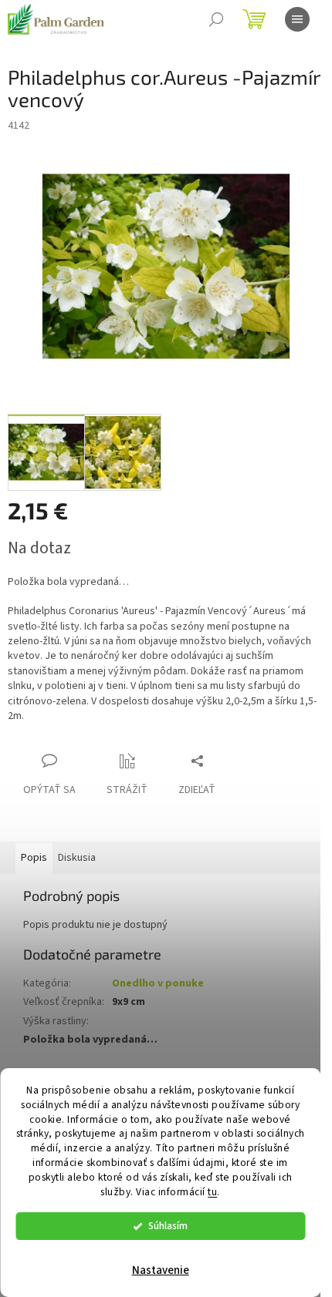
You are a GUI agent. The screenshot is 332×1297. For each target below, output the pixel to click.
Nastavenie (160, 1270)
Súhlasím (168, 1225)
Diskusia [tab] (77, 857)
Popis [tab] (34, 857)
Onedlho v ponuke (158, 983)
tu (212, 1191)
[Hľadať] (216, 19)
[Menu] (297, 19)
